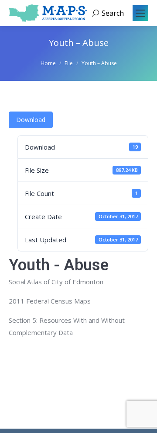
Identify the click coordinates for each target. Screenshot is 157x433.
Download (30, 119)
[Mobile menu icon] (140, 13)
